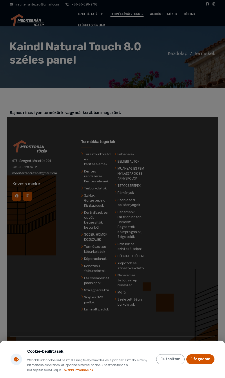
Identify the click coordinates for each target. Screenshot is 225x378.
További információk (77, 370)
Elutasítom (170, 359)
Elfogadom (200, 359)
